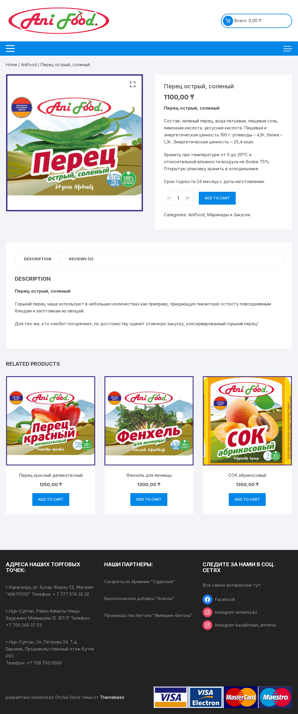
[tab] (37, 259)
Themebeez (112, 697)
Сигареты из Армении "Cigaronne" (139, 581)
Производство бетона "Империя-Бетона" (148, 615)
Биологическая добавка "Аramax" (139, 598)
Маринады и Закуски (228, 214)
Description (37, 258)
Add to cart (217, 198)
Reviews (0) (81, 258)
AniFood (29, 64)
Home (11, 64)
